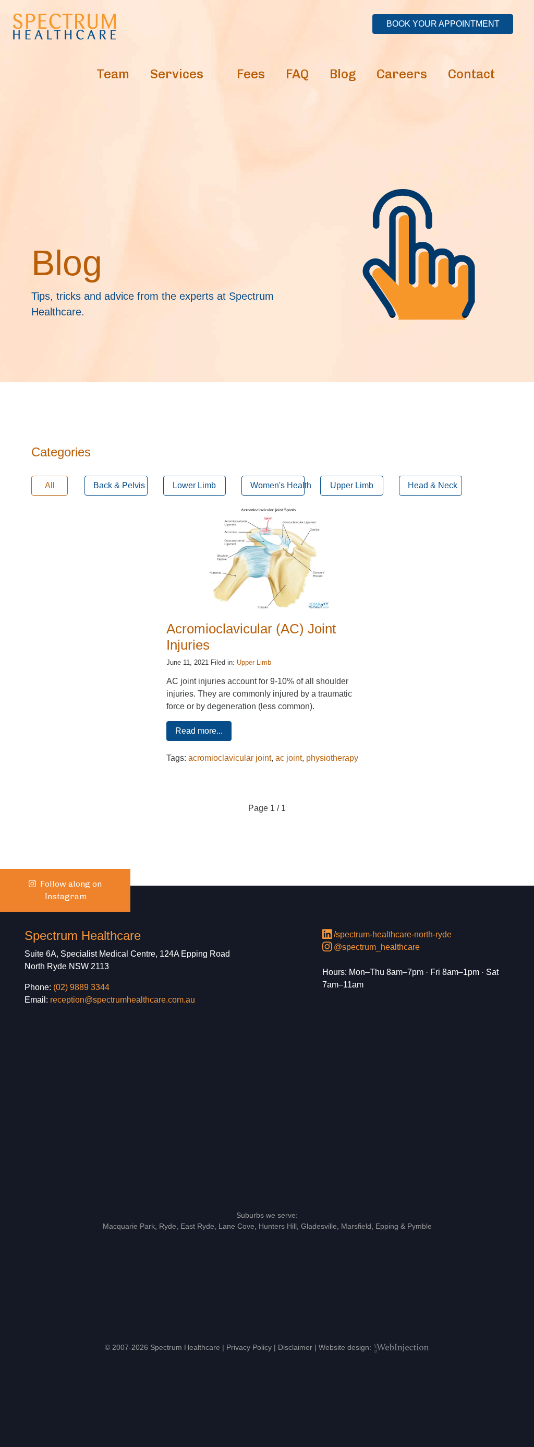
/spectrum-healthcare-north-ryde (392, 934)
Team (112, 73)
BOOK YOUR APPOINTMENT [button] (443, 23)
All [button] (50, 485)
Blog (343, 73)
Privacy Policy (249, 1347)
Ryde (167, 1226)
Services (176, 73)
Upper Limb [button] (351, 485)
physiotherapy (332, 758)
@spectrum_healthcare (376, 947)
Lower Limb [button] (194, 485)
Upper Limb (254, 662)
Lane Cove (236, 1226)
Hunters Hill (278, 1226)
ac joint (288, 758)
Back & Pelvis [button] (119, 485)
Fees (251, 73)
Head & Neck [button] (432, 485)
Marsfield (356, 1226)
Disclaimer (295, 1347)
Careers (402, 73)
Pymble (419, 1226)
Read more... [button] (199, 730)
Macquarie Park (129, 1226)
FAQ (297, 73)
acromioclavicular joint (229, 758)
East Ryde (197, 1226)
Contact (471, 73)
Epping (386, 1226)
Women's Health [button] (277, 485)
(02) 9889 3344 (81, 987)
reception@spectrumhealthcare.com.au (122, 999)
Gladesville (319, 1226)
